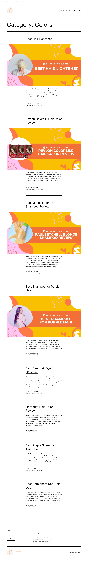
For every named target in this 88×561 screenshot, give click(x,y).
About (73, 10)
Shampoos (39, 273)
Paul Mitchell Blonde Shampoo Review (42, 541)
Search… (9, 530)
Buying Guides (64, 10)
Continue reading (31, 99)
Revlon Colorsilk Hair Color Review (41, 537)
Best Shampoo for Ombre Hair (40, 535)
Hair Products (40, 105)
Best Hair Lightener (39, 39)
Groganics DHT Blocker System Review (43, 539)
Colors (34, 105)
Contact (79, 10)
